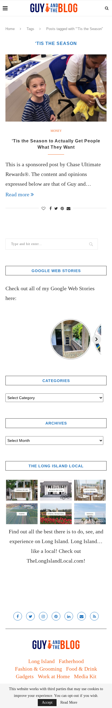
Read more (17, 194)
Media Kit (85, 676)
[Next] (96, 339)
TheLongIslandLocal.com (55, 561)
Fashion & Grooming (38, 669)
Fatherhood (71, 661)
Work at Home (54, 676)
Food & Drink (81, 669)
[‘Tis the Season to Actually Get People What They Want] (56, 88)
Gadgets (25, 676)
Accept (47, 702)
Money (56, 130)
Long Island (41, 661)
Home (10, 29)
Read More (68, 702)
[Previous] (10, 339)
